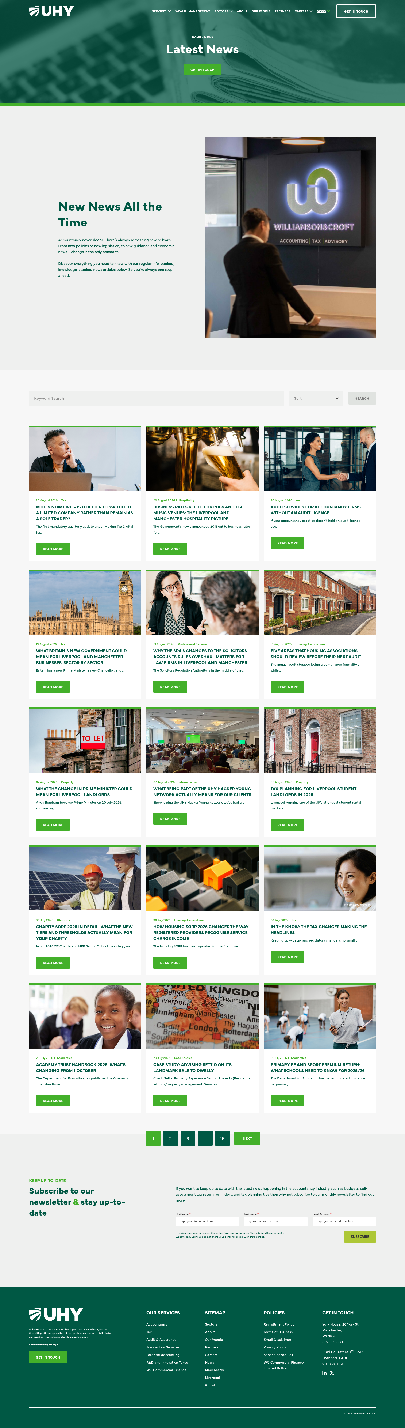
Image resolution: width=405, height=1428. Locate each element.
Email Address (322, 1214)
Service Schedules (278, 1354)
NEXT (247, 1138)
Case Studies (183, 1058)
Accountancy (157, 1324)
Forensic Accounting (163, 1354)
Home (196, 37)
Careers (301, 11)
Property (67, 782)
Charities (63, 920)
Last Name (251, 1214)
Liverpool (212, 1377)
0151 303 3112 (332, 1363)
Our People (261, 11)
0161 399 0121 (332, 1341)
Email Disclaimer (277, 1339)
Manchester (214, 1369)
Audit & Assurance (161, 1339)
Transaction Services (163, 1347)
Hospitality (186, 500)
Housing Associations (310, 644)
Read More (53, 548)
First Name (183, 1214)
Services (159, 11)
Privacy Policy (275, 1347)
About (242, 11)
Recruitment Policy (279, 1324)
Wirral (210, 1385)
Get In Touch (356, 11)
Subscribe (360, 1236)
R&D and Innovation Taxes (167, 1362)
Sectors (221, 11)
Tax (63, 500)
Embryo (53, 1344)
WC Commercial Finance (166, 1369)
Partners (282, 11)
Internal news (187, 782)
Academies (64, 1058)
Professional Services (193, 644)
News (321, 11)
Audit (300, 500)
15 (222, 1138)
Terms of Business (278, 1331)
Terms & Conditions (261, 1233)
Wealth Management (192, 11)
